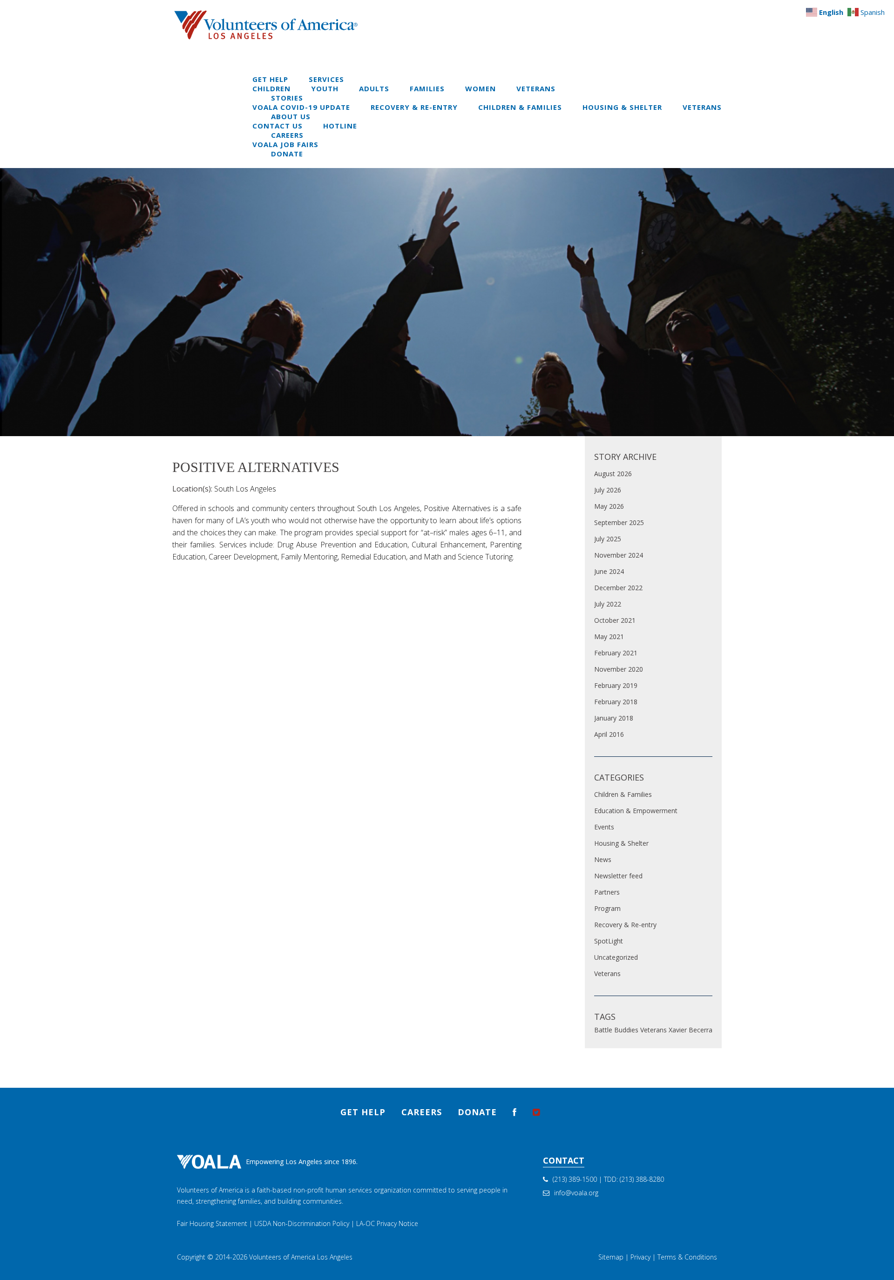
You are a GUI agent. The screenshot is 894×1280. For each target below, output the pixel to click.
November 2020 (618, 669)
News (602, 859)
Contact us (277, 125)
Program (607, 908)
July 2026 (607, 489)
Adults (374, 88)
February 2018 (615, 701)
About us (291, 116)
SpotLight (608, 940)
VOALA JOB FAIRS (285, 144)
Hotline (340, 125)
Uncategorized (616, 957)
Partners (607, 892)
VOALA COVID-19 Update (301, 107)
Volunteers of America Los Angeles (300, 1257)
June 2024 (609, 571)
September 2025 (619, 522)
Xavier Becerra (690, 1029)
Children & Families (520, 107)
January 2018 (613, 718)
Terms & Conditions (687, 1257)
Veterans (535, 88)
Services (326, 79)
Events (604, 826)
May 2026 (609, 506)
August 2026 (613, 473)
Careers (287, 135)
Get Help (270, 79)
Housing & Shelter (622, 107)
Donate (287, 153)
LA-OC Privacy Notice (387, 1223)
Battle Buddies (616, 1029)
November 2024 (618, 555)
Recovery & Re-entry (414, 107)
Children (271, 88)
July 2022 (607, 604)
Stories (287, 97)
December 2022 (618, 587)
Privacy (640, 1257)
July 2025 (607, 538)
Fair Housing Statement (212, 1223)
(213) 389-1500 (575, 1179)
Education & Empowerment (635, 810)
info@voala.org (576, 1192)
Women (480, 88)
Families (427, 88)
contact (563, 1160)
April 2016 (609, 734)
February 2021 (615, 652)
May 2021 (609, 636)
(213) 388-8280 (642, 1179)
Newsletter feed (618, 875)
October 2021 (615, 620)
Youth (325, 88)
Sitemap (610, 1257)
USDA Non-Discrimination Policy (301, 1223)
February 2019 (615, 685)
